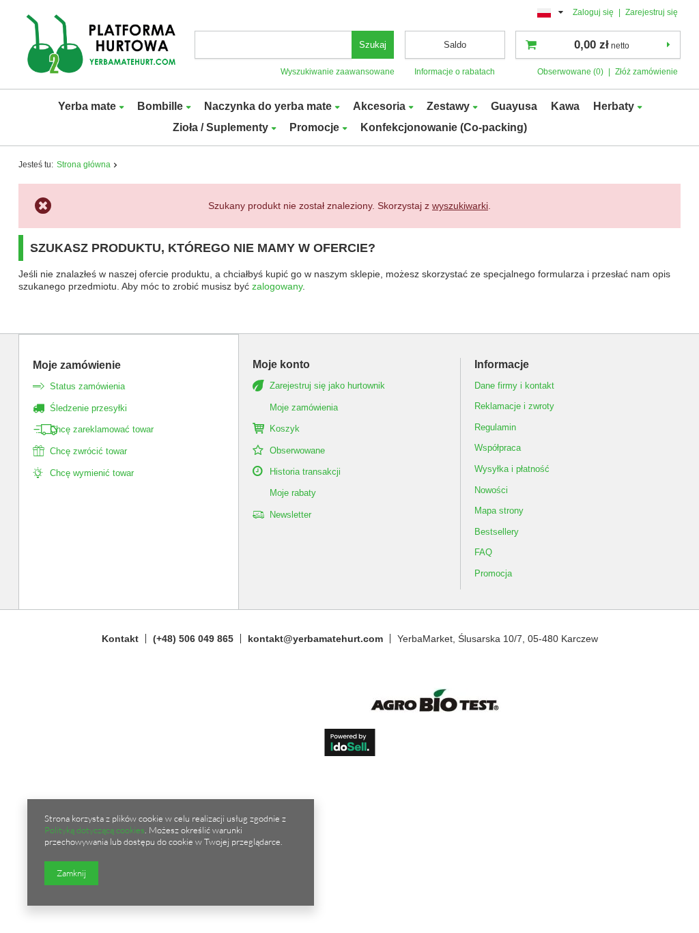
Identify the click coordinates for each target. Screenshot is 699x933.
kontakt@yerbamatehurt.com (315, 638)
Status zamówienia (87, 386)
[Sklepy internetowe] (349, 752)
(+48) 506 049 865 (193, 638)
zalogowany (277, 286)
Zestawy (448, 106)
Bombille (160, 106)
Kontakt (120, 638)
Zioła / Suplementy (220, 127)
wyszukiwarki (460, 205)
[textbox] (274, 45)
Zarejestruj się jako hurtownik (327, 385)
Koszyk (285, 428)
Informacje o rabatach (454, 71)
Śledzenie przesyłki (88, 408)
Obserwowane (297, 450)
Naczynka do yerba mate (268, 106)
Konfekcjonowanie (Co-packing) (443, 127)
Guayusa (514, 106)
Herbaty (613, 106)
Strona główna (84, 164)
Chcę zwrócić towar (88, 451)
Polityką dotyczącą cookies (94, 829)
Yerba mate (87, 106)
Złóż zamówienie (646, 71)
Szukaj (372, 45)
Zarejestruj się (651, 12)
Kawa (565, 106)
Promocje (314, 127)
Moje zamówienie (77, 365)
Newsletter (290, 515)
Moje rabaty (293, 493)
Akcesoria (379, 106)
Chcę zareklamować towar (102, 429)
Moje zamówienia (304, 407)
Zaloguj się (594, 12)
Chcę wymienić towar (92, 473)
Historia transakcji (305, 471)
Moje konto (281, 364)
